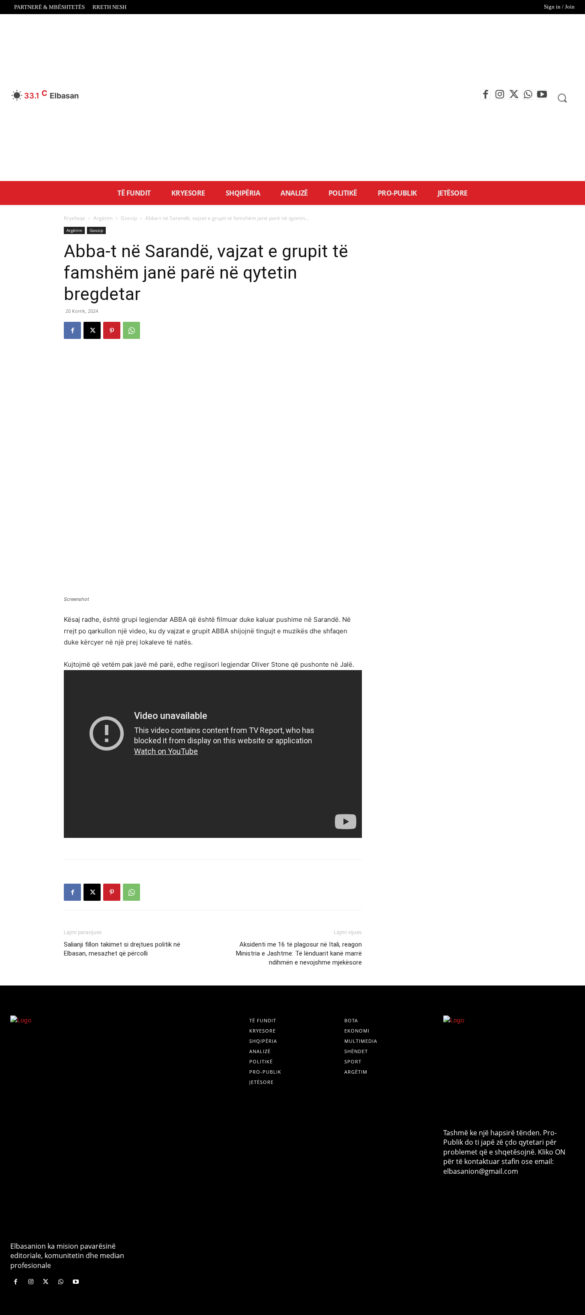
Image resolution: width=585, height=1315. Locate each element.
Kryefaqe (74, 218)
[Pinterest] (111, 330)
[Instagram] (499, 95)
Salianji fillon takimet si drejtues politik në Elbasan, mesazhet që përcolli (122, 949)
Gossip (129, 218)
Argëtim (103, 218)
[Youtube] (542, 95)
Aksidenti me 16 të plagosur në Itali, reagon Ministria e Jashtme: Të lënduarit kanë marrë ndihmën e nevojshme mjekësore (299, 953)
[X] (514, 95)
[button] (562, 98)
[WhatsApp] (528, 95)
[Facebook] (485, 95)
